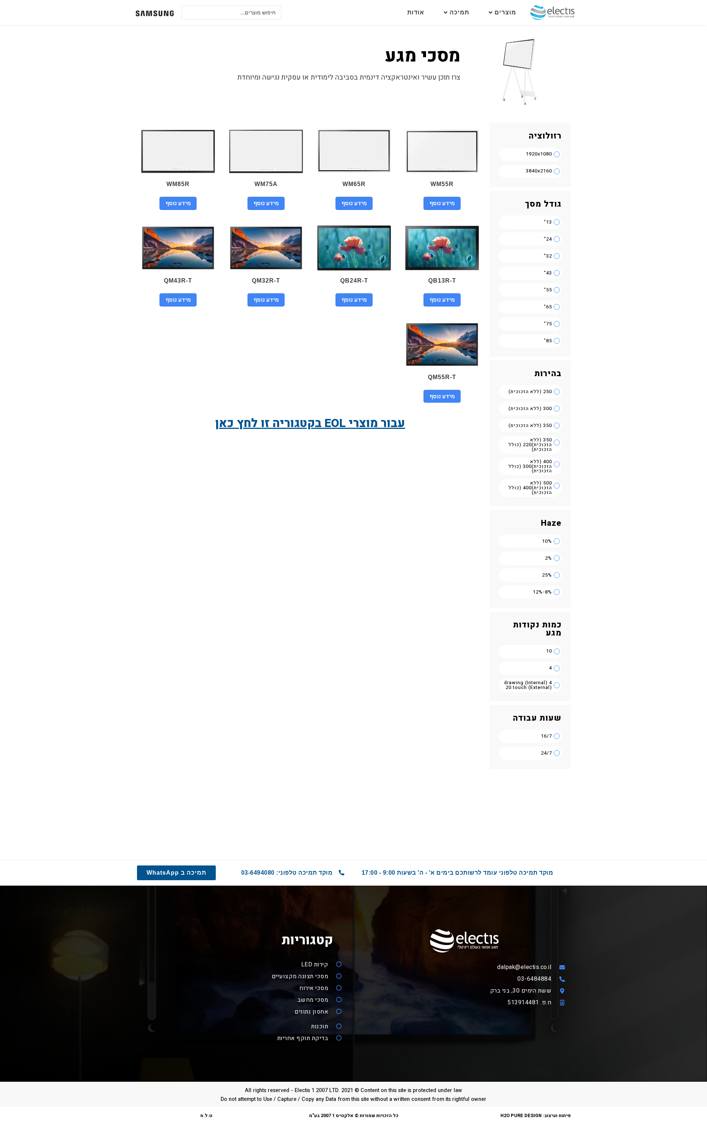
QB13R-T (442, 280)
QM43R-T (178, 280)
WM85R (178, 184)
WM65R (354, 184)
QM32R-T (266, 280)
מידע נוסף (442, 203)
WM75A (266, 184)
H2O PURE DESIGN (521, 1115)
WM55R (442, 184)
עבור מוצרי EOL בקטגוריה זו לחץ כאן (310, 423)
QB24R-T (354, 280)
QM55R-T (442, 377)
